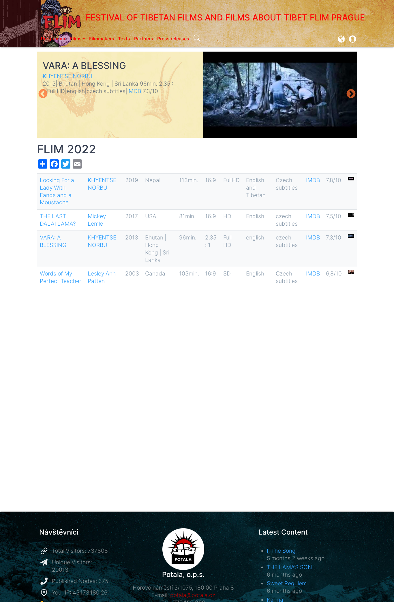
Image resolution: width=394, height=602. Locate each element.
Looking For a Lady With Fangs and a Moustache (57, 191)
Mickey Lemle (97, 220)
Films (76, 38)
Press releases (173, 38)
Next (351, 94)
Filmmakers (101, 38)
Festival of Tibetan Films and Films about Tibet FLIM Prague (225, 17)
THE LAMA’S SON (289, 567)
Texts (124, 38)
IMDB (134, 91)
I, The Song (281, 550)
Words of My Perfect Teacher (60, 277)
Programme (53, 38)
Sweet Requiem (287, 583)
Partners (143, 38)
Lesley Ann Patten (102, 277)
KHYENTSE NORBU (67, 76)
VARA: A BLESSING (84, 65)
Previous (43, 94)
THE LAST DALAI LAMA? (58, 220)
